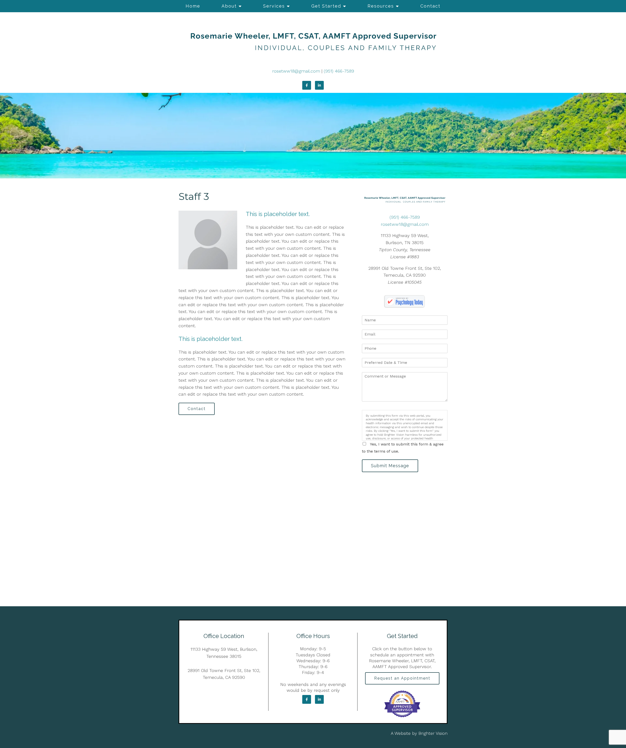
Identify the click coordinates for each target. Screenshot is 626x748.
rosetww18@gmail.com (296, 71)
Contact (430, 6)
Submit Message (390, 465)
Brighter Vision (432, 733)
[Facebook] (306, 85)
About (229, 6)
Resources (381, 6)
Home (193, 6)
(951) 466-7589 (339, 71)
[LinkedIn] (319, 85)
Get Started (326, 6)
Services (274, 6)
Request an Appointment (402, 678)
